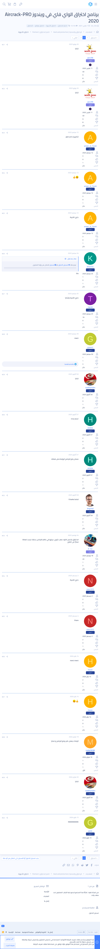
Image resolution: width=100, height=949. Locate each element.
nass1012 (90, 589)
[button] (96, 4)
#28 (3, 334)
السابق (93, 37)
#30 (3, 414)
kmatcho (90, 266)
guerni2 (90, 347)
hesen (90, 669)
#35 (3, 616)
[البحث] (4, 4)
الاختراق (30, 26)
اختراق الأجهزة (51, 26)
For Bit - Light (93, 932)
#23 (3, 132)
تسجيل (52, 264)
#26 (3, 253)
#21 (3, 44)
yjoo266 (90, 57)
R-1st (90, 548)
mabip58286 (90, 750)
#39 (3, 777)
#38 (3, 737)
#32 (3, 495)
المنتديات (46, 896)
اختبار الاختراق (62, 26)
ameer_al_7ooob (90, 145)
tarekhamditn (90, 387)
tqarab (90, 307)
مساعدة (17, 932)
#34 (3, 575)
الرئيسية (46, 891)
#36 (3, 656)
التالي (75, 37)
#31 (3, 455)
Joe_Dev (94, 25)
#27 (3, 293)
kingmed (90, 508)
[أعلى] (6, 932)
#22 (3, 88)
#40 (3, 817)
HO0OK (90, 427)
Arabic (80, 932)
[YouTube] (3, 926)
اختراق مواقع (39, 26)
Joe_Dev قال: (71, 258)
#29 (3, 374)
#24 (3, 172)
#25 (3, 213)
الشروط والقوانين (40, 932)
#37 (3, 696)
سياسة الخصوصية (28, 932)
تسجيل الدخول (63, 264)
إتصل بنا (46, 901)
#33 (3, 535)
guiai (90, 830)
